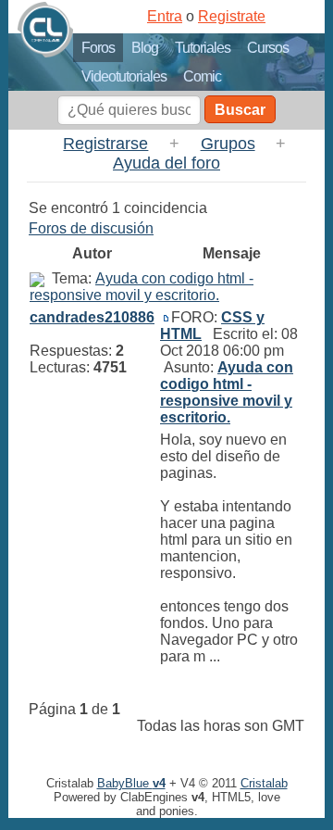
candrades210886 (92, 317)
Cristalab (264, 783)
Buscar (240, 110)
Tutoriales (202, 48)
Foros (98, 48)
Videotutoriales (123, 76)
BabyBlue (131, 783)
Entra (164, 16)
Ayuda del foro (166, 163)
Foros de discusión (91, 228)
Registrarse (105, 143)
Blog (144, 48)
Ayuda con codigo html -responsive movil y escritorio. (141, 286)
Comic (202, 76)
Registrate (231, 16)
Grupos (228, 143)
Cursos (268, 48)
